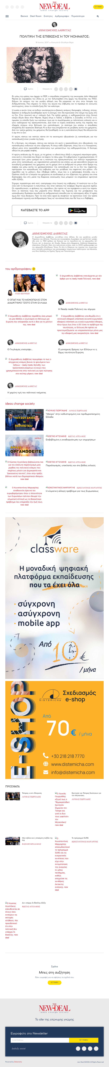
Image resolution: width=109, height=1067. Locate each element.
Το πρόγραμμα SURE (80, 838)
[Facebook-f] (7, 7)
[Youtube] (17, 7)
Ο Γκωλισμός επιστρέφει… (20, 350)
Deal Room (36, 16)
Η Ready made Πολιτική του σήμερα (76, 309)
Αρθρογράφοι (62, 16)
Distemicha (18, 1062)
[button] (98, 16)
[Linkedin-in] (22, 7)
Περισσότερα (78, 16)
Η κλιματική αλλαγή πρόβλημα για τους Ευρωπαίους (72, 491)
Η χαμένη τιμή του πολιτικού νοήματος (26, 393)
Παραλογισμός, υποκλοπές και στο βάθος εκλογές (70, 466)
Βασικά (24, 16)
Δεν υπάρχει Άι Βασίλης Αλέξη (34, 903)
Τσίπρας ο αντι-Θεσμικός (32, 793)
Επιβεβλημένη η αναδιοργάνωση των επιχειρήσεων (71, 440)
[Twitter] (12, 7)
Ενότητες (48, 16)
